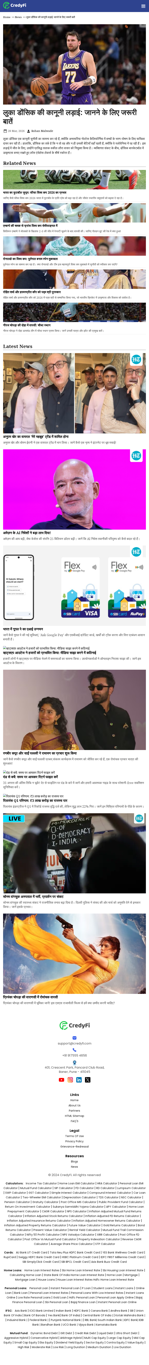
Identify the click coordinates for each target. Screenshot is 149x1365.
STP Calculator (105, 1244)
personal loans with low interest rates (97, 1293)
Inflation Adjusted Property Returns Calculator (35, 1225)
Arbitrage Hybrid (71, 1338)
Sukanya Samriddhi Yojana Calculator (78, 1207)
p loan (87, 1288)
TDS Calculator (108, 1197)
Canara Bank (100, 1311)
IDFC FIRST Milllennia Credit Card (123, 1257)
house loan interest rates (75, 1280)
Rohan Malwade (42, 131)
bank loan (21, 1293)
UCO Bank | (70, 1325)
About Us (74, 1105)
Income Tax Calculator (41, 1183)
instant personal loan (65, 1288)
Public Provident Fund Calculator (121, 1202)
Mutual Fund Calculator (36, 1188)
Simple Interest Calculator (69, 1193)
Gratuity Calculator (45, 1202)
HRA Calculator (107, 1183)
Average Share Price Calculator (72, 1244)
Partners (74, 1111)
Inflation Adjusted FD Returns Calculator (112, 1216)
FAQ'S (74, 1121)
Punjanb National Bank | (67, 1320)
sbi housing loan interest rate (123, 1270)
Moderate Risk (41, 1347)
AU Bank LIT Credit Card (32, 1252)
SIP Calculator (63, 1188)
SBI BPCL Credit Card (75, 1262)
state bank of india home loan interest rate (74, 1275)
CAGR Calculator (53, 1211)
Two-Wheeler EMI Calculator (42, 1197)
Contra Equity (115, 1342)
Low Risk (58, 1347)
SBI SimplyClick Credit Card (41, 1262)
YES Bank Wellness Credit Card (122, 1252)
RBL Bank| (91, 1320)
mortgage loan (25, 1280)
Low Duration (122, 1347)
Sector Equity (95, 1342)
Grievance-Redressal (74, 1146)
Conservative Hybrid (44, 1338)
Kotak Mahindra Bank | (130, 1315)
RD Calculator (105, 1188)
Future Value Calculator (85, 1225)
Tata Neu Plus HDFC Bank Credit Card (75, 1252)
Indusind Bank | (17, 1320)
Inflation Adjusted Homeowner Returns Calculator (106, 1221)
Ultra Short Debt (127, 1333)
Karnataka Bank (106, 1325)
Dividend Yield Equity (69, 1342)
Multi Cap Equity (95, 1338)
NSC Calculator (131, 1197)
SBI (131, 1311)
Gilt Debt (66, 1333)
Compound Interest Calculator (110, 1193)
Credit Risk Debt (85, 1333)
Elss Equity (46, 1342)
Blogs (74, 1161)
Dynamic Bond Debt (44, 1333)
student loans (103, 1288)
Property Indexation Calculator (99, 1239)
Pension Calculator (17, 1202)
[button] (143, 6)
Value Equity (135, 1342)
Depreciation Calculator (79, 1197)
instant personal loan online (117, 1302)
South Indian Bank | (111, 1320)
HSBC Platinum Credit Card (80, 1257)
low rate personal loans (34, 1297)
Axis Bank (21, 1311)
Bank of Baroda (34, 1315)
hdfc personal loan (82, 1297)
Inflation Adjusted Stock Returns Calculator (54, 1216)
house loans (47, 1280)
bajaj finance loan (83, 1302)
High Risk (23, 1347)
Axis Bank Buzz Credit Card (109, 1262)
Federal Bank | (39, 1320)
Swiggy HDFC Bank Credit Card (38, 1257)
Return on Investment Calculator (27, 1207)
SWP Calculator (15, 1193)
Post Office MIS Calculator (78, 1202)
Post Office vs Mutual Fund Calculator (50, 1239)
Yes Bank (54, 1315)
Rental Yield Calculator (84, 1230)
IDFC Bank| (131, 1320)
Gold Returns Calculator (119, 1225)
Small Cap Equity (25, 1342)
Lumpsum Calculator (131, 1188)
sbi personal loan (57, 1302)
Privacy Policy (74, 1141)
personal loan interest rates (49, 1293)
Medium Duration (99, 1347)
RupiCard (10, 1257)
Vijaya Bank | (87, 1325)
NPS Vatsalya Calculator (78, 1235)
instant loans (124, 1288)
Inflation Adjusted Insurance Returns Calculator (39, 1221)
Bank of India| (71, 1315)
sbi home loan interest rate (81, 1270)
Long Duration (75, 1347)
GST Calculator (39, 1193)
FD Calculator (84, 1188)
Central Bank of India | (98, 1315)
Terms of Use (74, 1136)
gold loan (60, 1297)
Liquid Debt (106, 1333)
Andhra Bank (118, 1311)
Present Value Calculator (50, 1230)
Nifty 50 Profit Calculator (43, 1235)
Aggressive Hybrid (16, 1338)
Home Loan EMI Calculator (77, 1183)
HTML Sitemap (74, 1116)
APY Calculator (116, 1207)
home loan (115, 1275)
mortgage (132, 1275)
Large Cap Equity (119, 1338)
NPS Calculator (77, 1211)
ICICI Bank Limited (41, 1311)
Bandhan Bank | (52, 1325)
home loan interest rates (42, 1270)
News (18, 17)
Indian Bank (64, 1311)
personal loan (39, 1288)
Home (6, 17)
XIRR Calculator (107, 1235)
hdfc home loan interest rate (113, 1280)
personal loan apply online (115, 1297)
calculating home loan (26, 1275)
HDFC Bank (81, 1311)
